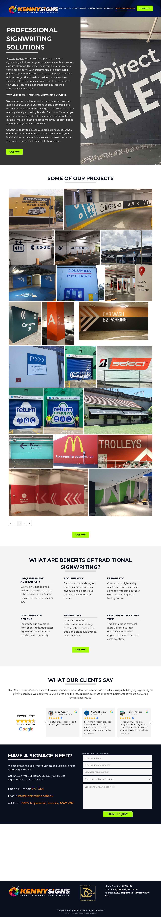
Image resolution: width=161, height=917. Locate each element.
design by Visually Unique (87, 913)
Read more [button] (53, 734)
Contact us (12, 130)
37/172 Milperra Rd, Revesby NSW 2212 (47, 803)
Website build (69, 913)
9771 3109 (37, 789)
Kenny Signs (16, 58)
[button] (151, 723)
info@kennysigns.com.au (35, 796)
